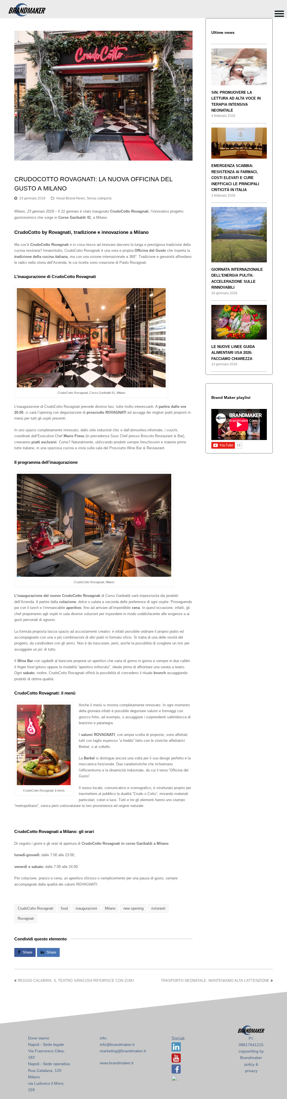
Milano (110, 908)
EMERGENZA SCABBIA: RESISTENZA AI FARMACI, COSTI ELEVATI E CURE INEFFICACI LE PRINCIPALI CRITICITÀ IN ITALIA (235, 178)
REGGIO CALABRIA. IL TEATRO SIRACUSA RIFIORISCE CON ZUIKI (76, 980)
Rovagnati (26, 918)
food (64, 908)
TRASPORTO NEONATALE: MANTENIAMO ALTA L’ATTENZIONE (215, 980)
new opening (133, 908)
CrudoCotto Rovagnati (35, 908)
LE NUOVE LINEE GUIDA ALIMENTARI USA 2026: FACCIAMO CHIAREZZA (233, 353)
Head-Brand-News (70, 198)
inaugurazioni (86, 908)
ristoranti (158, 908)
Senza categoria (99, 198)
